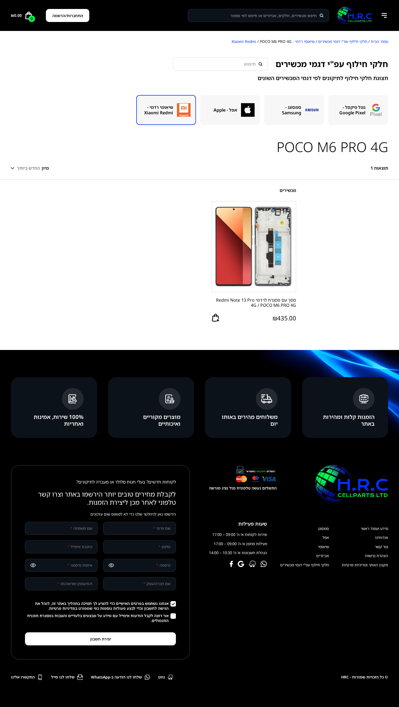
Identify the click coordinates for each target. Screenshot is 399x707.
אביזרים (322, 555)
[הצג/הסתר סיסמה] (111, 565)
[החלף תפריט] (384, 15)
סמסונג (323, 528)
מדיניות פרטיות (62, 608)
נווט (161, 677)
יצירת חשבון (100, 639)
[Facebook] (231, 564)
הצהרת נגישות (376, 555)
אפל (325, 537)
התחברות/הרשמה (67, 15)
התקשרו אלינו (23, 677)
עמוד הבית (379, 41)
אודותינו (381, 537)
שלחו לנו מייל (63, 677)
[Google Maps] (241, 564)
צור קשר (381, 546)
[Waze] (252, 564)
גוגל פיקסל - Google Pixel (352, 110)
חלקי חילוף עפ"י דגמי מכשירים (342, 41)
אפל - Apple (225, 110)
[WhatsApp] (264, 564)
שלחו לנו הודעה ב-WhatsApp (116, 677)
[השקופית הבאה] (8, 110)
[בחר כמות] (215, 318)
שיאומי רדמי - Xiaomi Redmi (158, 110)
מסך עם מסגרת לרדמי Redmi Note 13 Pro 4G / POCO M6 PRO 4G (256, 302)
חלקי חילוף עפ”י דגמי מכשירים (304, 564)
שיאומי (323, 546)
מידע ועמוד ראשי (374, 528)
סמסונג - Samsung (291, 110)
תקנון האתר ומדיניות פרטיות (365, 564)
